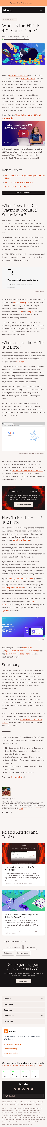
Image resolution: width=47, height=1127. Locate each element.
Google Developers (21, 302)
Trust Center (6, 1066)
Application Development (15, 941)
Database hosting (10, 1049)
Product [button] (7, 999)
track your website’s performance (20, 654)
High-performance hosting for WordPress (19, 868)
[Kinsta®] (7, 10)
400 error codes (28, 78)
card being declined (21, 540)
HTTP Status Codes (9, 20)
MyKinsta (5, 610)
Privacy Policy (18, 1066)
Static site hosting (11, 1053)
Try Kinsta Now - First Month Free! (21, 3)
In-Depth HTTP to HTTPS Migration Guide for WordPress (21, 915)
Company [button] (8, 1021)
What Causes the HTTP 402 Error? (19, 182)
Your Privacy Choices (34, 1066)
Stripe (20, 311)
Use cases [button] (8, 1004)
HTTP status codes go (18, 75)
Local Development (12, 947)
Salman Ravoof (7, 36)
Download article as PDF (24, 193)
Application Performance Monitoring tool (22, 651)
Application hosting (11, 1044)
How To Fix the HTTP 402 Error (17, 187)
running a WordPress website (21, 578)
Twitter (21, 809)
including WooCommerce (13, 587)
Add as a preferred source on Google (16, 39)
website (37, 807)
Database (8, 953)
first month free (17, 777)
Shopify (30, 311)
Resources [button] (9, 1015)
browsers (20, 362)
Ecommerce (22, 953)
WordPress (30, 947)
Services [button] (8, 1010)
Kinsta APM (27, 648)
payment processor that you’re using (27, 470)
